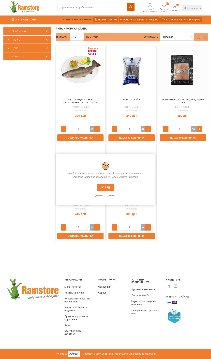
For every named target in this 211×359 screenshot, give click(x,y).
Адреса (102, 292)
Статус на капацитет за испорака (182, 19)
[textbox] (92, 7)
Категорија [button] (19, 56)
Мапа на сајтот (72, 286)
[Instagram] (175, 286)
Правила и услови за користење (76, 318)
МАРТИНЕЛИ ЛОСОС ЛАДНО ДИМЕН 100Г (183, 101)
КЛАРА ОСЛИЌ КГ (131, 99)
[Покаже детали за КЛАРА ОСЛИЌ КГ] (131, 71)
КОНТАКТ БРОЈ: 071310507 (77, 19)
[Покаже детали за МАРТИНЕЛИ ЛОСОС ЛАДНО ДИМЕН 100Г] (183, 71)
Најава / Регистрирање (150, 10)
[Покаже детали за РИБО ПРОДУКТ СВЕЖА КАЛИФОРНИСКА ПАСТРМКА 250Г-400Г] (80, 71)
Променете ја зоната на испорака (139, 19)
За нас (68, 325)
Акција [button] (16, 39)
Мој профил (104, 286)
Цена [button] (15, 48)
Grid (198, 37)
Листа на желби (140, 295)
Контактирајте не (74, 292)
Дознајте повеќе (105, 195)
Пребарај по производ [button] (26, 31)
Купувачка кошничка (143, 289)
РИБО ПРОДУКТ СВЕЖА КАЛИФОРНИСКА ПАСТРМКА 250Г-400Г (80, 102)
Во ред (105, 187)
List (204, 37)
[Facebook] (169, 286)
